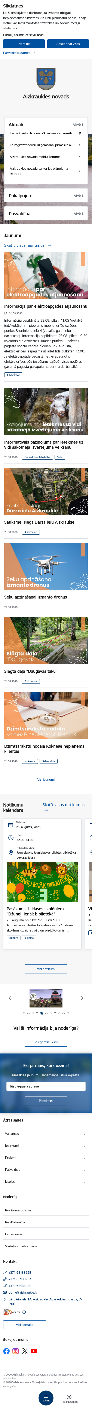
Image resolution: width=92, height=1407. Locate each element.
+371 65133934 (20, 1279)
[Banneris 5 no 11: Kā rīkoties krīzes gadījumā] (46, 998)
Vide (59, 457)
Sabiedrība (13, 374)
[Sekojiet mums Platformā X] (25, 1351)
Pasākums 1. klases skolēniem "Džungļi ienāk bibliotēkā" (35, 911)
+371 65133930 (20, 1286)
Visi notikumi (46, 969)
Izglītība (29, 937)
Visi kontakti (24, 1325)
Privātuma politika (18, 1210)
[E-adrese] (11, 1312)
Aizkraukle (31, 532)
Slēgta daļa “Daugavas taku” (30, 671)
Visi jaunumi (46, 779)
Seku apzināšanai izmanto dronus (35, 597)
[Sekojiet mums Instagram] (15, 1351)
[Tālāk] (82, 997)
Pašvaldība (12, 1170)
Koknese (30, 761)
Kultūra (13, 937)
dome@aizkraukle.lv (23, 1292)
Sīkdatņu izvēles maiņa (21, 1246)
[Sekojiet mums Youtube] (34, 1351)
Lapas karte (13, 1234)
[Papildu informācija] (24, 1312)
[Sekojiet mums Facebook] (6, 1351)
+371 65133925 (20, 1272)
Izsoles (10, 1182)
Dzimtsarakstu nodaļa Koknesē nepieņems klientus (44, 749)
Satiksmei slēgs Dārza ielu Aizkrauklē (39, 522)
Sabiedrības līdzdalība (37, 457)
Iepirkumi (12, 1146)
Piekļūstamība (15, 1222)
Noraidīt (24, 44)
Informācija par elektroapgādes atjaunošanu (45, 306)
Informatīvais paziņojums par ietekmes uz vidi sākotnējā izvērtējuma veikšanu (43, 445)
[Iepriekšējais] (9, 997)
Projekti (10, 1158)
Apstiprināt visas (68, 44)
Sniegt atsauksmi (46, 1042)
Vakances (12, 1134)
